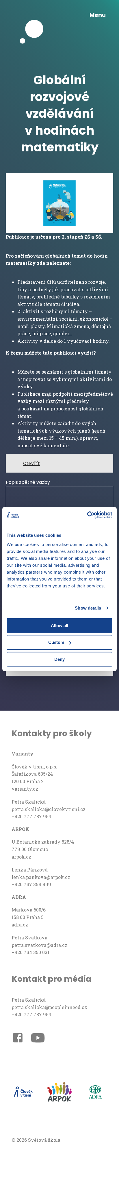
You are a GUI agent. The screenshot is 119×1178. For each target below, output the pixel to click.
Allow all (59, 625)
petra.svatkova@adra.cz (39, 945)
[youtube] (38, 1039)
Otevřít (31, 463)
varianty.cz (25, 789)
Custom (56, 642)
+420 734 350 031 (30, 952)
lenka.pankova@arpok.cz (41, 877)
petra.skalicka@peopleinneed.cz (49, 1007)
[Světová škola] (35, 15)
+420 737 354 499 (31, 884)
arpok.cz (21, 857)
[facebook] (18, 1039)
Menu (98, 15)
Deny (59, 659)
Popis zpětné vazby (28, 482)
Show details (88, 608)
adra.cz (20, 925)
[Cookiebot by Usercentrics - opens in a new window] (87, 515)
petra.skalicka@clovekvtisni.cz (48, 809)
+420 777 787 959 (31, 816)
